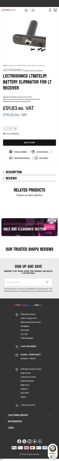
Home (5, 65)
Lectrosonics (23, 70)
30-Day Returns (42, 152)
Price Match (43, 158)
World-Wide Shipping (22, 158)
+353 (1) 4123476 (28, 405)
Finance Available (20, 152)
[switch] (52, 456)
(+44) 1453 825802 (28, 346)
